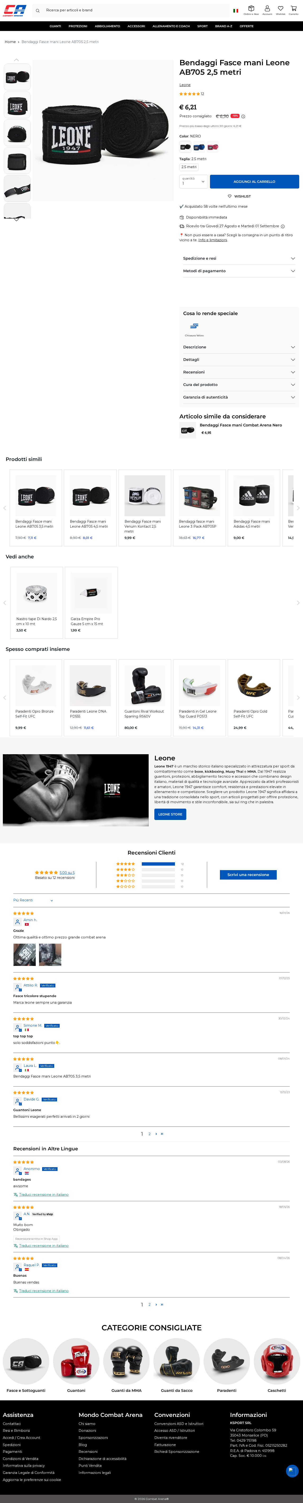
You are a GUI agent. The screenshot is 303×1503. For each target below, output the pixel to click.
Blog (83, 1445)
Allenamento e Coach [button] (171, 26)
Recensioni (194, 372)
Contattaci (12, 1424)
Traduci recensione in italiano (44, 1194)
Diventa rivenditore (170, 1438)
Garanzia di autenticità (205, 397)
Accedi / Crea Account (21, 1438)
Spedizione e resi (199, 258)
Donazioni (87, 1431)
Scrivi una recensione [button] (248, 874)
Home (10, 42)
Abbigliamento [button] (107, 26)
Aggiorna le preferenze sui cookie (32, 1480)
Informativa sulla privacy (24, 1466)
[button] (16, 220)
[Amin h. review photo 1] (24, 954)
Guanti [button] (55, 26)
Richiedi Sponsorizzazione (176, 1452)
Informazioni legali (95, 1473)
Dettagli (191, 359)
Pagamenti (12, 1452)
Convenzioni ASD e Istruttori (178, 1424)
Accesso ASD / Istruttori (174, 1431)
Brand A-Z (223, 26)
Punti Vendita (90, 1466)
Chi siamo (87, 1424)
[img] (23, 913)
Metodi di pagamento (204, 271)
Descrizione (194, 347)
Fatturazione (165, 1445)
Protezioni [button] (78, 26)
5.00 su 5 (67, 873)
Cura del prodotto (200, 384)
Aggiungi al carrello (254, 182)
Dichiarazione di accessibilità (102, 1459)
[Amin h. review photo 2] (50, 954)
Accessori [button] (136, 26)
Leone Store (170, 814)
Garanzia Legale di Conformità (28, 1473)
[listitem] (35, 507)
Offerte (247, 26)
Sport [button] (202, 26)
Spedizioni (12, 1445)
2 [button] (150, 1134)
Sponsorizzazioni (93, 1438)
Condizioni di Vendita (20, 1459)
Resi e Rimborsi (16, 1431)
